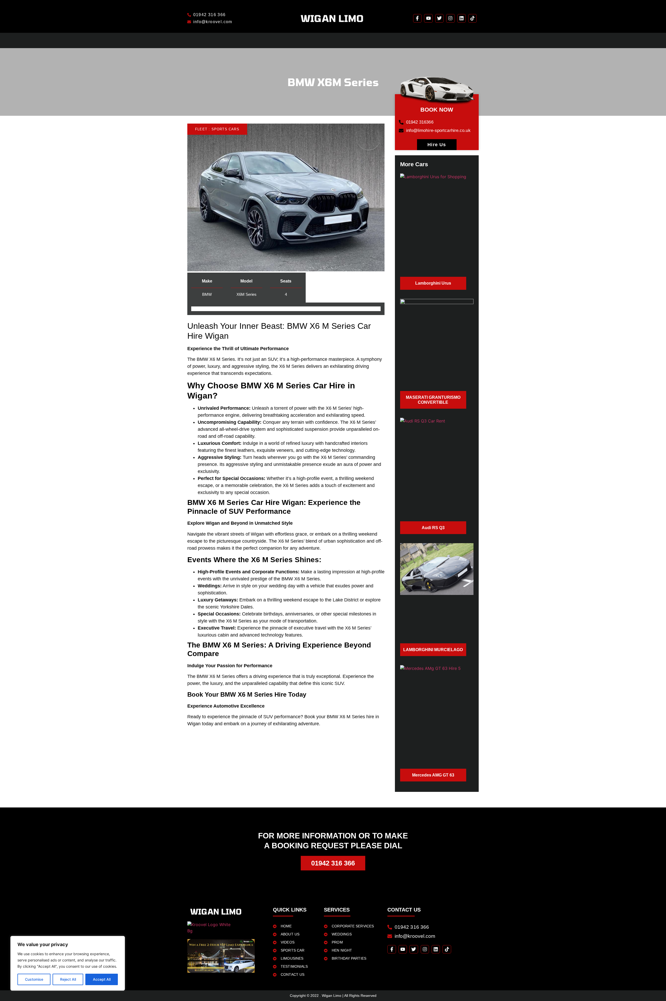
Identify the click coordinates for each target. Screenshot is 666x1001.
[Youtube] (428, 18)
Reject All (68, 979)
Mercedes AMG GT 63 (433, 775)
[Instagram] (450, 18)
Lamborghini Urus (433, 283)
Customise (34, 979)
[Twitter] (439, 18)
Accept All (102, 979)
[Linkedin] (461, 18)
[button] (217, 129)
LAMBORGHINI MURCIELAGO (433, 649)
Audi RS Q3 (433, 527)
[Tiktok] (472, 18)
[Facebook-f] (417, 18)
